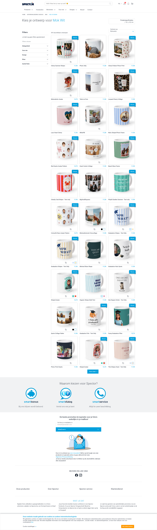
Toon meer (92, 371)
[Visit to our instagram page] (80, 475)
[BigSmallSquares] (93, 183)
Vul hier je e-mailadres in (64, 422)
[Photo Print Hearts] (64, 350)
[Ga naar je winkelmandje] (132, 3)
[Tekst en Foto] (93, 83)
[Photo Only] (93, 49)
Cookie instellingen (29, 526)
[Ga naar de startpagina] (31, 4)
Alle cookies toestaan (127, 526)
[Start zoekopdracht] (110, 3)
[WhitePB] (93, 116)
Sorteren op (113, 29)
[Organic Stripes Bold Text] (93, 283)
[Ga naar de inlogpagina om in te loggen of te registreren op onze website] (124, 3)
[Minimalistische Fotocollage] (93, 216)
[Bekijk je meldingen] (128, 3)
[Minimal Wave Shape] (93, 250)
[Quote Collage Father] (64, 317)
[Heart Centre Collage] (93, 149)
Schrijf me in (62, 429)
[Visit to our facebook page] (76, 475)
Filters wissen (26, 41)
